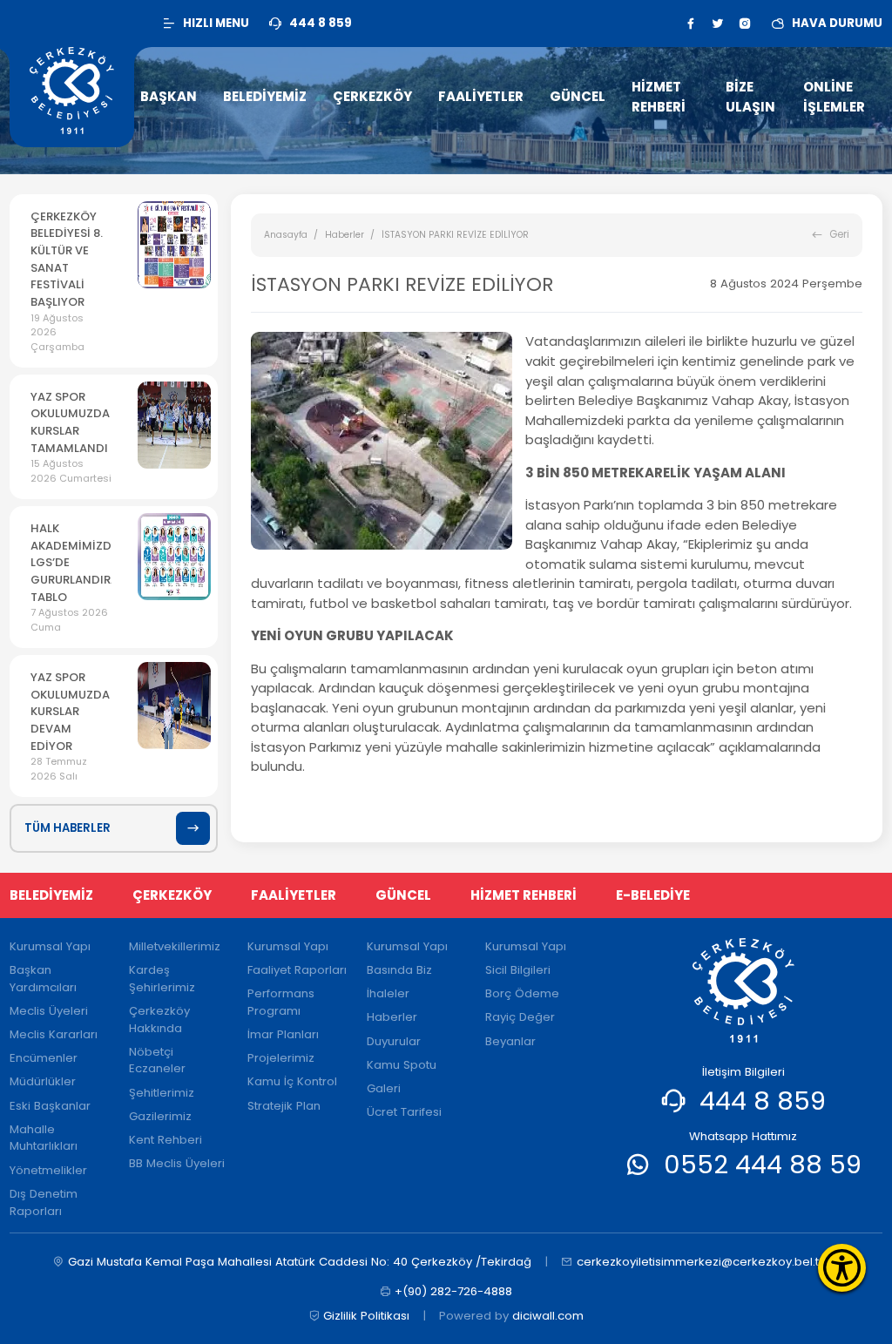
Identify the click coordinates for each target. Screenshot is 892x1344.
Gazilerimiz (160, 1116)
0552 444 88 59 (763, 1164)
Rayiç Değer (520, 1017)
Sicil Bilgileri (518, 970)
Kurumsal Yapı (50, 946)
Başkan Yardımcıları (43, 979)
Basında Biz (399, 970)
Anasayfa (285, 234)
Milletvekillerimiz (174, 946)
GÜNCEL (403, 895)
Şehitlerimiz (161, 1092)
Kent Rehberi (165, 1139)
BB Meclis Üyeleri (177, 1163)
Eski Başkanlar (50, 1105)
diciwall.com (548, 1315)
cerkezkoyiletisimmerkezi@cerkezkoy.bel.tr (700, 1261)
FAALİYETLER (293, 895)
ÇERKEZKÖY (172, 895)
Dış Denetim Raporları (44, 1202)
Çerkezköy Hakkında (159, 1020)
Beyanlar (510, 1041)
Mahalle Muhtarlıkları (44, 1138)
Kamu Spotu (401, 1065)
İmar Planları (283, 1034)
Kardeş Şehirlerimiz (162, 979)
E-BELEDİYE (653, 895)
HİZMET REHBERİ (523, 895)
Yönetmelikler (48, 1170)
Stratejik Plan (284, 1105)
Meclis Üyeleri (49, 1011)
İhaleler (388, 993)
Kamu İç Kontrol (292, 1081)
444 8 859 (762, 1100)
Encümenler (44, 1058)
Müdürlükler (43, 1081)
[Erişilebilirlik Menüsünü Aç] (842, 1268)
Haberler (344, 234)
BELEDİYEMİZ (51, 895)
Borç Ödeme (522, 993)
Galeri (384, 1088)
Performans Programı (280, 1002)
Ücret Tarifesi (404, 1112)
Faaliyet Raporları (297, 970)
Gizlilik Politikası (366, 1315)
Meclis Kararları (54, 1034)
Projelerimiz (280, 1058)
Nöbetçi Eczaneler (157, 1060)
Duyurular (394, 1041)
